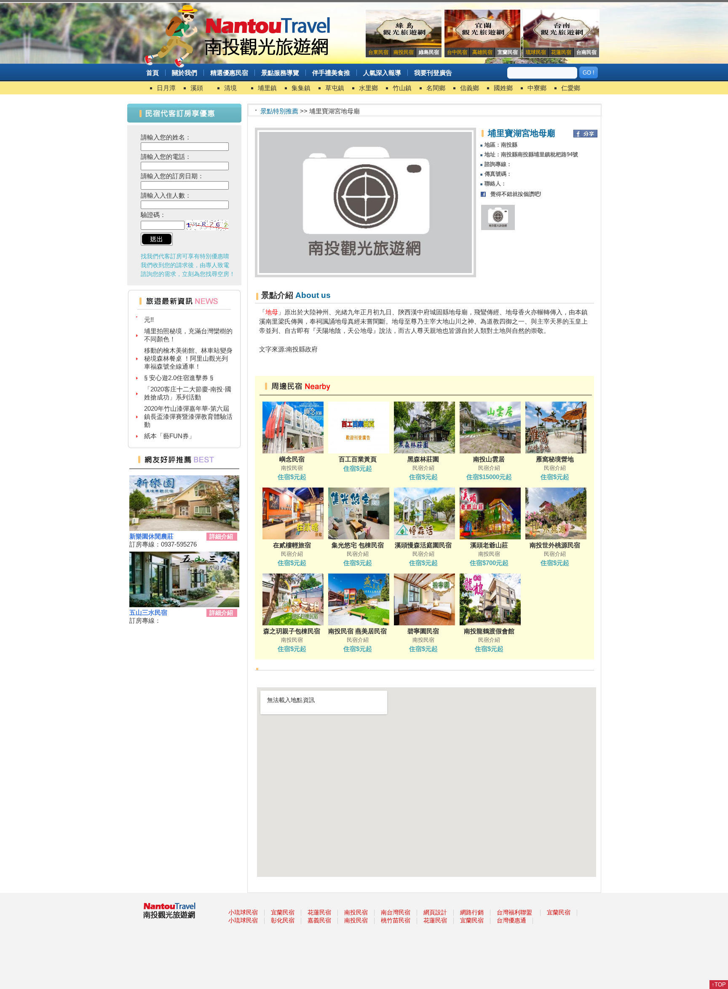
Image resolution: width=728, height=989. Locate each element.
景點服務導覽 (280, 72)
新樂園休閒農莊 (151, 536)
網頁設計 (435, 912)
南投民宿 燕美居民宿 (357, 631)
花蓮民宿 (319, 912)
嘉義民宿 (319, 920)
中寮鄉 (536, 87)
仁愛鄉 (570, 87)
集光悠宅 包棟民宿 (358, 545)
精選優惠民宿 (229, 72)
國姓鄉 (503, 87)
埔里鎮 (267, 87)
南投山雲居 (489, 459)
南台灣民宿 (395, 912)
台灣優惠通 (511, 920)
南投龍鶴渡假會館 (489, 631)
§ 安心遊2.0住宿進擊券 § (178, 366)
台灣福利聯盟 (514, 912)
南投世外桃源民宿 (555, 545)
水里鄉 (368, 87)
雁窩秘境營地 (555, 459)
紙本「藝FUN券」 (169, 424)
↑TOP (719, 984)
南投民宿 (356, 912)
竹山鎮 (402, 87)
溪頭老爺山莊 (489, 545)
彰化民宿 (282, 920)
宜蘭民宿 (282, 912)
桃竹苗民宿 (395, 920)
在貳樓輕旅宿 (292, 545)
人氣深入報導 (382, 72)
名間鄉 (435, 87)
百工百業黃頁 (358, 459)
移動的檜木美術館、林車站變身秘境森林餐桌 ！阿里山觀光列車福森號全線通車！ (188, 347)
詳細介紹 (221, 536)
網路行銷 (472, 912)
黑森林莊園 (423, 459)
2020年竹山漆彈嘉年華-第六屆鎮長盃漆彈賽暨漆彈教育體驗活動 (188, 405)
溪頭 (196, 87)
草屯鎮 (334, 87)
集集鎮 (301, 87)
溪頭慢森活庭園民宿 (423, 545)
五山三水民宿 (148, 612)
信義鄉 (469, 87)
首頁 (152, 72)
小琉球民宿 (243, 912)
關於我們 (184, 72)
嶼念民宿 (292, 459)
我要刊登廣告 (433, 72)
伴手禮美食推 (331, 72)
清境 (230, 87)
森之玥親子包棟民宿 (291, 631)
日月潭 (166, 87)
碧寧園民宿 (423, 631)
